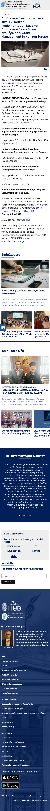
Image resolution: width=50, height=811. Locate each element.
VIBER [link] (14, 555)
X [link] (36, 546)
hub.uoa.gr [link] (34, 771)
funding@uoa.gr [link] (16, 241)
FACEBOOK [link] (14, 546)
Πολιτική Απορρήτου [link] (21, 800)
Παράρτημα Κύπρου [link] (14, 626)
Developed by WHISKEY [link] (40, 800)
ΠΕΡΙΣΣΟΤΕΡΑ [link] (25, 515)
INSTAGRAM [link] (14, 551)
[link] (3, 327)
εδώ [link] (28, 184)
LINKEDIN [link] (36, 551)
